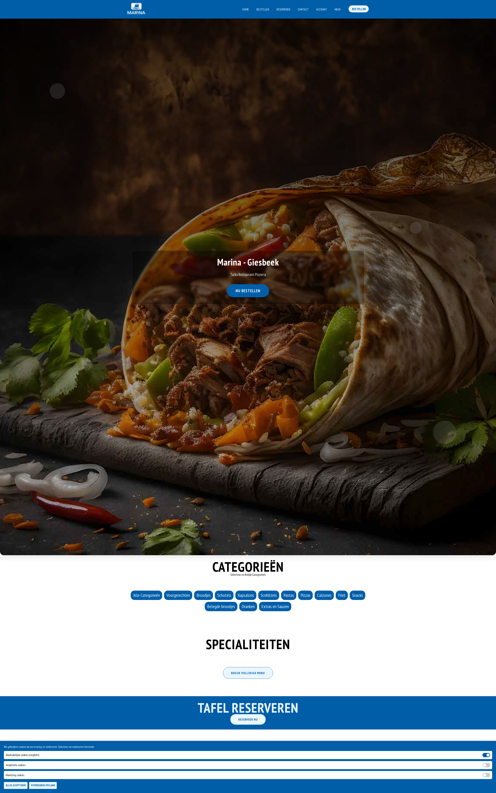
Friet (341, 595)
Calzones (324, 595)
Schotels (224, 595)
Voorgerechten (178, 595)
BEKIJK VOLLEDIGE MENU (248, 673)
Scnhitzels (269, 595)
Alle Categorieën (146, 595)
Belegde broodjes (221, 606)
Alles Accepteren (16, 785)
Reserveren (283, 9)
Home (245, 9)
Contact (303, 9)
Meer (338, 9)
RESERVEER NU (248, 719)
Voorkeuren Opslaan (43, 785)
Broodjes (203, 595)
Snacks (357, 595)
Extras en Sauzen (275, 606)
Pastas (288, 595)
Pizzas (305, 595)
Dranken (248, 606)
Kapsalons (246, 595)
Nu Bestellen (248, 291)
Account (321, 9)
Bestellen (263, 9)
